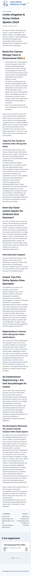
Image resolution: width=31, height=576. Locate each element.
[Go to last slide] (4, 549)
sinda (6, 26)
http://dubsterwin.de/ (15, 362)
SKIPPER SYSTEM (17, 571)
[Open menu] (27, 3)
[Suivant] (26, 549)
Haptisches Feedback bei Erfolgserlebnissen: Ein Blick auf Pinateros (23, 519)
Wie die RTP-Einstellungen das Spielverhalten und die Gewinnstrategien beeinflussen (8, 520)
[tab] (12, 558)
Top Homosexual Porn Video (15, 545)
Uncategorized (7, 11)
